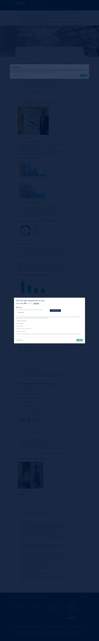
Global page (19, 340)
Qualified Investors (55, 310)
